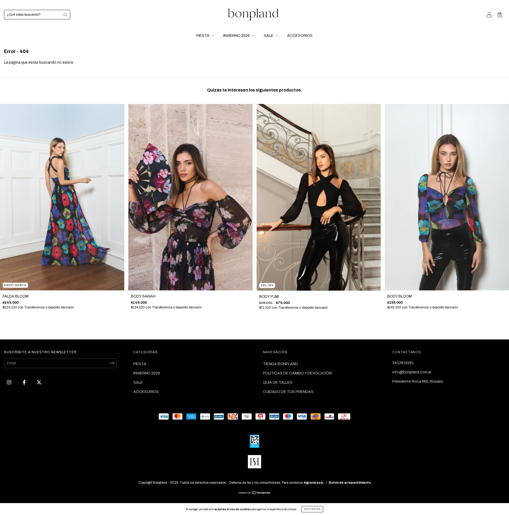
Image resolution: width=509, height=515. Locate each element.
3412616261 (403, 363)
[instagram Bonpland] (9, 382)
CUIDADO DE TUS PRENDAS (288, 392)
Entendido (312, 509)
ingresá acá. (314, 483)
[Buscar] (65, 14)
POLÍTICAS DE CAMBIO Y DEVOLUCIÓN (297, 373)
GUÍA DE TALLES (277, 383)
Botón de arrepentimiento (350, 483)
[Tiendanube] (254, 493)
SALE (269, 36)
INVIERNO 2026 (237, 36)
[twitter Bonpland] (39, 382)
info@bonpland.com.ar (411, 372)
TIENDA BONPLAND (280, 364)
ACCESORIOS (300, 36)
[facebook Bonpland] (24, 382)
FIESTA (203, 36)
